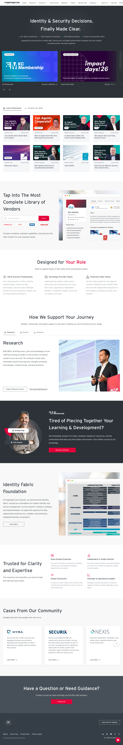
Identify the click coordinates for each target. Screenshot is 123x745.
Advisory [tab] (40, 332)
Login (112, 3)
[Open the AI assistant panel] (118, 740)
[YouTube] (111, 734)
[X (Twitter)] (119, 734)
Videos (73, 3)
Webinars (64, 3)
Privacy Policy (25, 734)
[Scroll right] (116, 643)
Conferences (54, 3)
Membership (82, 3)
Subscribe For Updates (110, 722)
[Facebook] (115, 734)
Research (32, 3)
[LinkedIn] (103, 734)
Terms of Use (14, 734)
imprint (5, 734)
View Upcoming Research (38, 389)
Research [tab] (11, 332)
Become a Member (62, 450)
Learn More (14, 524)
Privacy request (37, 734)
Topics (24, 3)
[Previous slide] (4, 90)
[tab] (12, 109)
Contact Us (61, 701)
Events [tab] (25, 332)
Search (44, 218)
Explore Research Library (15, 389)
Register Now (109, 84)
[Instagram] (107, 734)
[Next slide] (10, 90)
